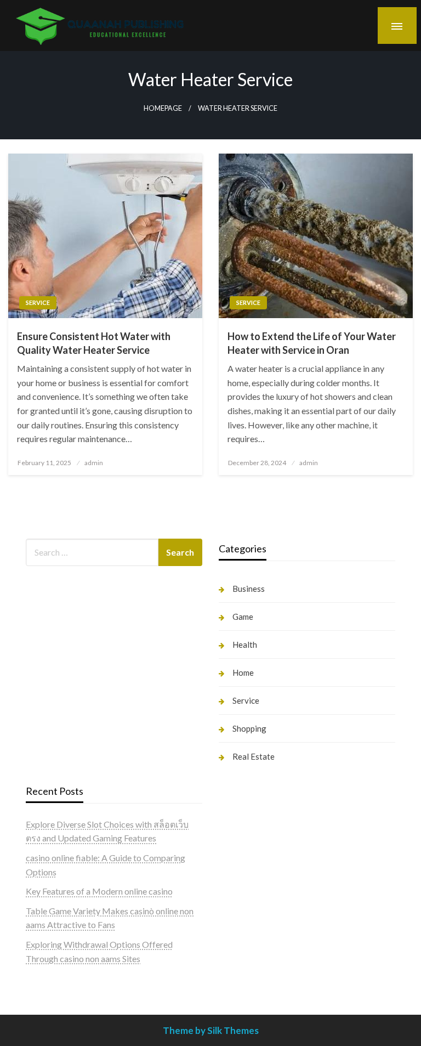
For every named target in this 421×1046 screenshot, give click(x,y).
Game (242, 616)
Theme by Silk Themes (211, 1030)
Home (243, 672)
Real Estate (253, 756)
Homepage (163, 108)
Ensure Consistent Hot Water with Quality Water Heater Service (93, 343)
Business (248, 588)
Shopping (249, 728)
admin (93, 463)
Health (244, 644)
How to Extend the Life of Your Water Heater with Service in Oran (311, 343)
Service (38, 302)
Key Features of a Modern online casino (99, 891)
